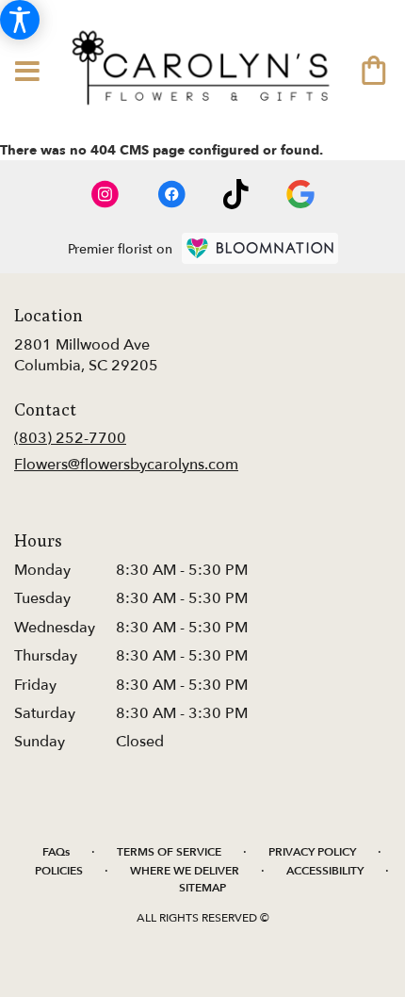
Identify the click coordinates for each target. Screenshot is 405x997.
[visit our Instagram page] (105, 194)
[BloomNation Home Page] (260, 248)
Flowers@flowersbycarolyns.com (126, 464)
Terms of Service (169, 851)
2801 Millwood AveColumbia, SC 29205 (86, 355)
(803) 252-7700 (70, 438)
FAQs (56, 851)
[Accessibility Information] (20, 20)
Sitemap (202, 887)
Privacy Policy (312, 851)
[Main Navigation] (27, 72)
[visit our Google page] (300, 194)
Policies (59, 870)
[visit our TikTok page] (235, 194)
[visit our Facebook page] (171, 194)
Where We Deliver (184, 870)
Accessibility (325, 870)
